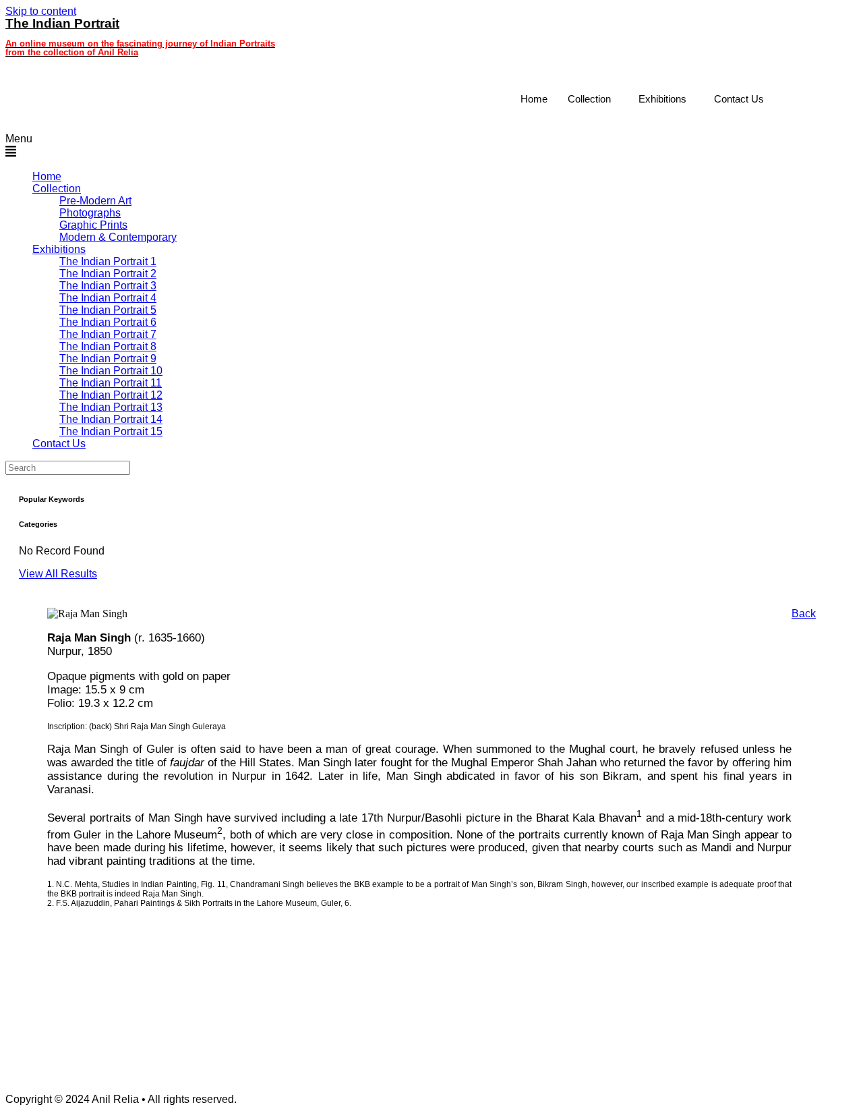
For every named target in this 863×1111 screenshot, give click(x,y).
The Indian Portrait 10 (110, 370)
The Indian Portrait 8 (107, 346)
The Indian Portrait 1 (107, 261)
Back (804, 613)
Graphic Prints (93, 225)
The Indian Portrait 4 (107, 298)
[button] (389, 146)
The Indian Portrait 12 (110, 395)
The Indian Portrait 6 (107, 322)
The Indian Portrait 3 (107, 285)
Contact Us (739, 99)
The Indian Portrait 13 (110, 407)
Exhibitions (662, 99)
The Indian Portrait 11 (110, 383)
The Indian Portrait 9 (107, 358)
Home (533, 99)
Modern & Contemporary (118, 237)
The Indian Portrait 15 (110, 431)
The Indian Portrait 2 (107, 273)
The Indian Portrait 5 (107, 310)
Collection (589, 99)
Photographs (90, 213)
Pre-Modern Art (95, 200)
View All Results (58, 573)
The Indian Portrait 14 (110, 419)
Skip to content (40, 11)
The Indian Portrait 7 (107, 334)
